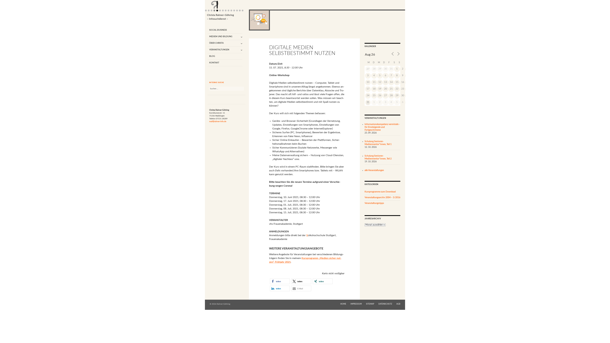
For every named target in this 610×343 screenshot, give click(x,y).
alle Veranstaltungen (374, 170)
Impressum (356, 304)
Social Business (218, 30)
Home (343, 304)
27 (367, 69)
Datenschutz (385, 304)
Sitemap (370, 304)
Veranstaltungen (219, 50)
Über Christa (216, 43)
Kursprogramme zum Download (380, 192)
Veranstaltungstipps (374, 203)
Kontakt (214, 63)
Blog (212, 56)
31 (367, 102)
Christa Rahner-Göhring (220, 17)
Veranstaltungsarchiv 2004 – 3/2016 (382, 197)
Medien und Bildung (220, 37)
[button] (280, 281)
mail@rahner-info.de (217, 121)
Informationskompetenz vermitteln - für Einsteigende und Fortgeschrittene (382, 127)
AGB (398, 304)
